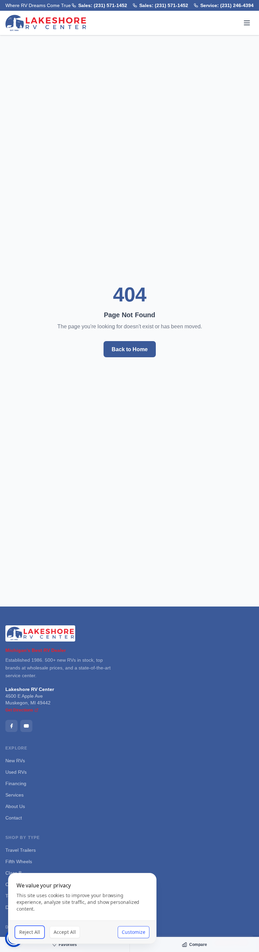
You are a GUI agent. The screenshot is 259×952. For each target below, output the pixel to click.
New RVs (15, 760)
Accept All (65, 932)
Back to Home (129, 349)
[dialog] (82, 908)
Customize (133, 932)
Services (14, 795)
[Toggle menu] (247, 23)
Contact (14, 817)
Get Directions (19, 710)
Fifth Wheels (18, 861)
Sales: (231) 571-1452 (105, 5)
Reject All (29, 932)
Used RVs (15, 772)
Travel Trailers (20, 850)
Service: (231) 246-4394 (227, 5)
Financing (15, 783)
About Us (15, 806)
